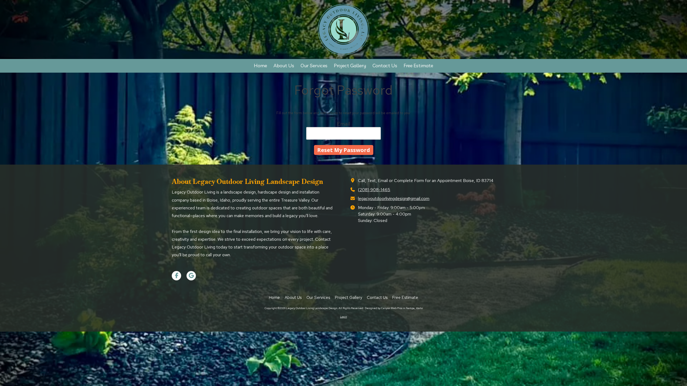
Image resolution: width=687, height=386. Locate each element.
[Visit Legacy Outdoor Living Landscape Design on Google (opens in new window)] (191, 275)
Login (343, 316)
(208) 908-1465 (374, 189)
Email (343, 123)
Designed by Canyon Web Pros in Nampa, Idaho (394, 308)
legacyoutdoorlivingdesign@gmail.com (393, 198)
